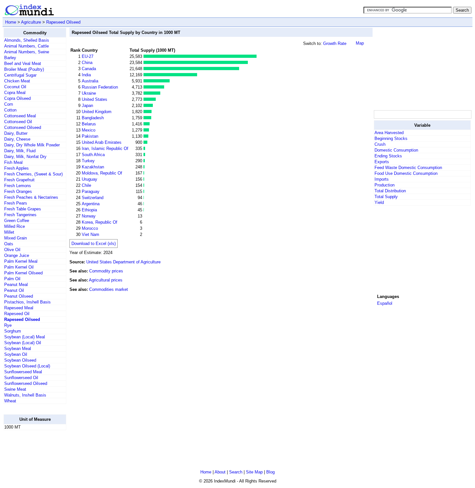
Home (10, 22)
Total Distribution (390, 190)
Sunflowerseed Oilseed (25, 383)
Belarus (89, 124)
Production (385, 185)
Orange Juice (16, 255)
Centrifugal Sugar (20, 75)
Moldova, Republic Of (102, 173)
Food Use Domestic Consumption (406, 173)
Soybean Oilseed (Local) (27, 366)
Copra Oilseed (17, 98)
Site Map (254, 472)
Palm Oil (12, 278)
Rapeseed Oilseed (63, 22)
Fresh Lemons (17, 185)
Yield (379, 202)
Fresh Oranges (18, 191)
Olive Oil (12, 249)
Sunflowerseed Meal (23, 371)
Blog (270, 472)
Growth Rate (334, 43)
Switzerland (92, 197)
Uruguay (89, 179)
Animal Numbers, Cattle (26, 46)
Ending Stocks (388, 156)
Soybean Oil (15, 354)
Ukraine (89, 93)
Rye (8, 325)
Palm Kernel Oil (19, 267)
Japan (87, 105)
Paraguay (91, 191)
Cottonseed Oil (18, 121)
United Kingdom (96, 111)
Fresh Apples (16, 168)
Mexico (88, 130)
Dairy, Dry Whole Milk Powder (32, 145)
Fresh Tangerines (20, 214)
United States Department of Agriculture (123, 262)
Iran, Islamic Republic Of (105, 148)
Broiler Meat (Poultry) (24, 69)
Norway (89, 216)
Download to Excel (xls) (93, 243)
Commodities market (108, 289)
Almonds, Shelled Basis (26, 40)
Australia (90, 81)
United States (94, 99)
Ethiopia (89, 209)
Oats (8, 243)
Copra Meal (15, 92)
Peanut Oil (14, 290)
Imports (382, 179)
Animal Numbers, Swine (26, 51)
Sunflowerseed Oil (21, 377)
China (87, 62)
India (86, 74)
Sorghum (12, 331)
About (220, 472)
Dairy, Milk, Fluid (20, 150)
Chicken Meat (17, 81)
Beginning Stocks (391, 138)
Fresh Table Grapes (22, 209)
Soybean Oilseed (20, 360)
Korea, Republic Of (99, 222)
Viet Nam (90, 234)
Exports (382, 161)
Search (235, 472)
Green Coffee (16, 220)
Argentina (91, 203)
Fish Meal (13, 162)
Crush (380, 144)
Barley (10, 57)
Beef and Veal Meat (22, 63)
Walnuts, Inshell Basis (25, 395)
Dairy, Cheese (17, 139)
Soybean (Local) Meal (24, 336)
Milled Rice (14, 226)
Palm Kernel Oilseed (23, 273)
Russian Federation (100, 87)
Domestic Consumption (396, 150)
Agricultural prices (105, 280)
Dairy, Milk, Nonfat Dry (25, 156)
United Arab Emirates (101, 142)
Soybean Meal (17, 348)
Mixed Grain (15, 238)
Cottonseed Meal (20, 115)
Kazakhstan (93, 166)
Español (384, 303)
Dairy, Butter (15, 133)
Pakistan (90, 136)
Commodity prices (106, 271)
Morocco (90, 228)
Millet (9, 232)
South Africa (93, 154)
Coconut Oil (15, 86)
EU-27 (87, 56)
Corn (8, 104)
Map (360, 43)
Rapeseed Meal (18, 307)
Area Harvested (389, 132)
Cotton (10, 110)
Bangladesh (93, 117)
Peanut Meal (16, 284)
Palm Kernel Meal (20, 261)
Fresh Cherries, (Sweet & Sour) (33, 174)
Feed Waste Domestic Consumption (408, 167)
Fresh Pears (15, 203)
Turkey (88, 160)
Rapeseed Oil (16, 313)
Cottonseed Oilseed (22, 127)
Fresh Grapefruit (19, 179)
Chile (86, 185)
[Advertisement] (422, 68)
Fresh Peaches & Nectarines (31, 197)
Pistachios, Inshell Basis (27, 302)
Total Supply (386, 196)
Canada (89, 68)
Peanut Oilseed (18, 296)
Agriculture (31, 22)
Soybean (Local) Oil (22, 342)
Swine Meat (15, 389)
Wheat (10, 400)
